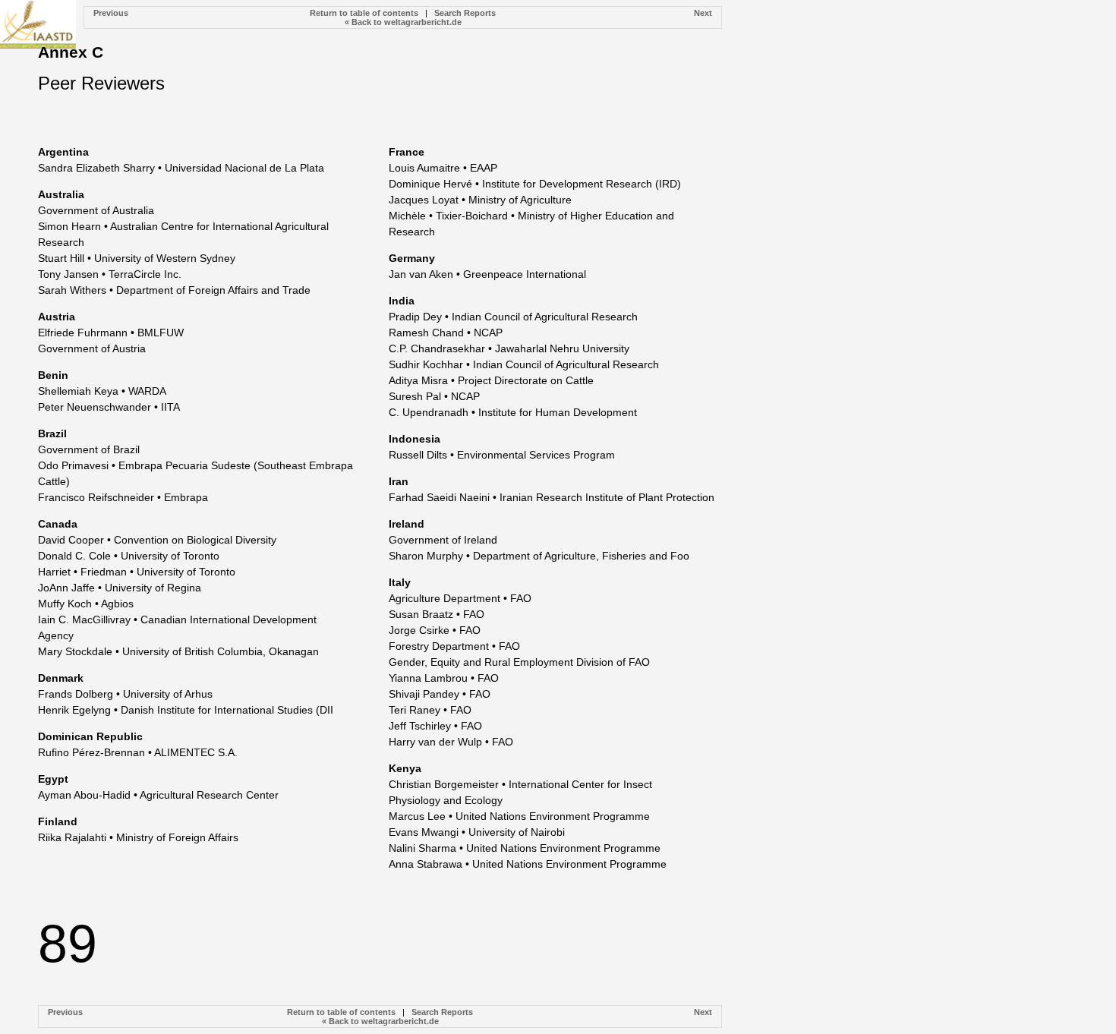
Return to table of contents (364, 12)
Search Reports (465, 12)
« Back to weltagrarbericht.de (403, 22)
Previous (110, 12)
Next (703, 12)
